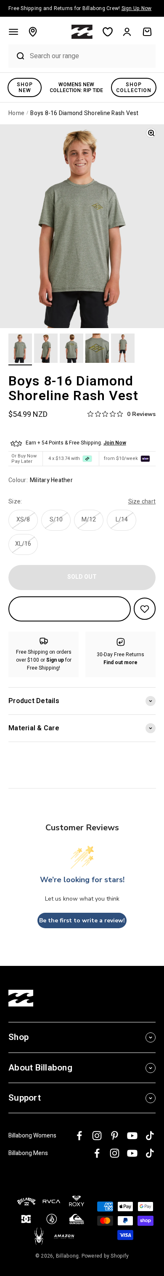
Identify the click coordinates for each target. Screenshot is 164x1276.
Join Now (114, 443)
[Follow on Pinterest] (114, 1135)
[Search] (16, 56)
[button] (13, 32)
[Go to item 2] (46, 349)
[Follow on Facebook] (79, 1135)
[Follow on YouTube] (132, 1135)
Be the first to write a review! (82, 920)
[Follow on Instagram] (97, 1135)
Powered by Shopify (105, 1256)
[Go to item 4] (97, 349)
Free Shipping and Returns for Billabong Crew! (79, 8)
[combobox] (90, 55)
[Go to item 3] (71, 349)
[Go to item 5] (123, 349)
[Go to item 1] (20, 349)
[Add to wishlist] (145, 609)
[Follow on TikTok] (150, 1135)
